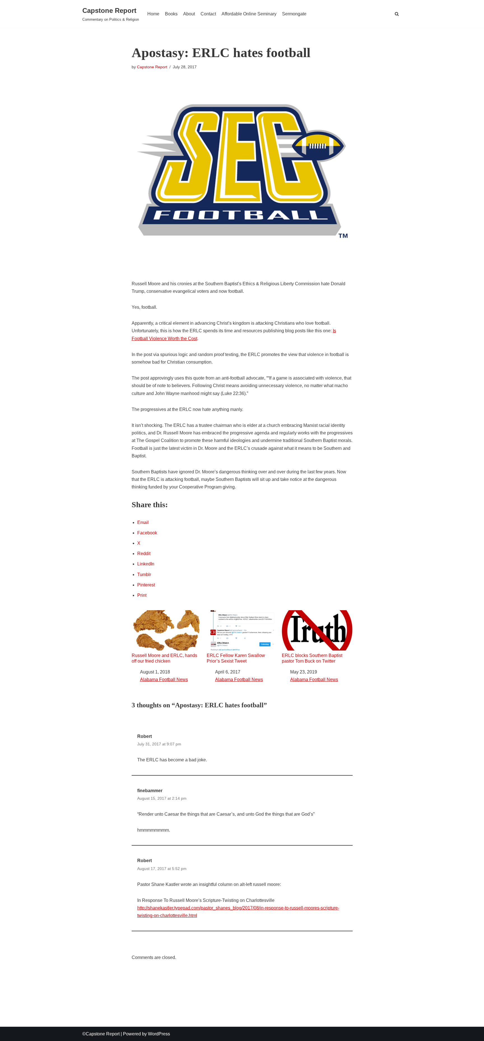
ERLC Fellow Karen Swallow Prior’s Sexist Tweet (236, 658)
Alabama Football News (164, 679)
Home (153, 13)
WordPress (159, 1033)
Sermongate (294, 13)
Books (171, 13)
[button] (397, 14)
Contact (208, 13)
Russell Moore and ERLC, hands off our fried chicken (164, 658)
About (189, 13)
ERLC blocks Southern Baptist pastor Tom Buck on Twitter (312, 658)
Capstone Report (152, 67)
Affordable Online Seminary (249, 13)
